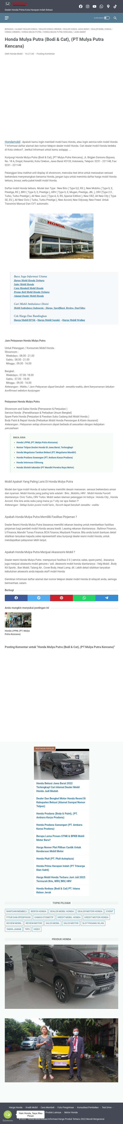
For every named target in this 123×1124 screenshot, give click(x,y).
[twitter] (39, 598)
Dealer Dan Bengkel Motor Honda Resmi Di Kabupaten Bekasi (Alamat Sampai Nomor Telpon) (61, 802)
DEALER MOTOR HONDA (90, 911)
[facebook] (16, 598)
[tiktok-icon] (114, 6)
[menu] (8, 18)
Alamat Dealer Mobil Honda (29, 296)
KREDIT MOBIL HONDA (69, 917)
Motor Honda (71, 1112)
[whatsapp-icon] (101, 6)
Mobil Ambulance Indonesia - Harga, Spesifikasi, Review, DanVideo (49, 308)
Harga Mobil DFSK (24, 320)
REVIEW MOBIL (14, 923)
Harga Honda (15, 1107)
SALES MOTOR (71, 923)
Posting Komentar (46, 53)
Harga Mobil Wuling (73, 320)
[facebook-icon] (80, 6)
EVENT (109, 911)
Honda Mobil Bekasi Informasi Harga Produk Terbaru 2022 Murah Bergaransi (66, 1119)
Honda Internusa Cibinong (29, 462)
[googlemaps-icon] (107, 6)
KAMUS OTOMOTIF (44, 917)
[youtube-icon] (94, 6)
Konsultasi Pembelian (88, 1107)
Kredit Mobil (31, 1107)
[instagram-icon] (87, 6)
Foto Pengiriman (65, 1107)
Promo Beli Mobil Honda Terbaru (31, 292)
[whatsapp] (84, 598)
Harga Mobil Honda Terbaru (29, 280)
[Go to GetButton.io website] (8, 1121)
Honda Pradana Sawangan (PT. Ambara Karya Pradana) (44, 457)
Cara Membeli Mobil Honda (28, 288)
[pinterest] (61, 598)
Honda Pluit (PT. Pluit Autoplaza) (55, 858)
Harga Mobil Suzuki (48, 320)
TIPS (27, 929)
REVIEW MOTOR (34, 923)
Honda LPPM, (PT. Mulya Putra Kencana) (37, 442)
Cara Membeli (47, 1107)
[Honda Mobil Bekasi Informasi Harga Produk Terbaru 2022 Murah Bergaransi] (18, 3)
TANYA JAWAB (13, 929)
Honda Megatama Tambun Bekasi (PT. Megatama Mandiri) (46, 452)
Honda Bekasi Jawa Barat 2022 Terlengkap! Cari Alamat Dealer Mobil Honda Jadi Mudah (58, 787)
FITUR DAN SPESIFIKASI (18, 917)
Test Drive (106, 1107)
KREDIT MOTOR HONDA (96, 917)
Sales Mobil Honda (24, 284)
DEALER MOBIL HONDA (62, 911)
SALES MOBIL (53, 923)
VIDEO (36, 929)
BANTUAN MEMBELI (16, 911)
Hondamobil (12, 141)
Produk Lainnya (53, 1112)
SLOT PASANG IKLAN (93, 923)
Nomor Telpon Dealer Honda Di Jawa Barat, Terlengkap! (44, 447)
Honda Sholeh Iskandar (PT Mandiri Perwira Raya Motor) (45, 467)
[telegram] (106, 598)
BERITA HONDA (38, 911)
